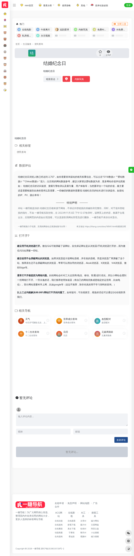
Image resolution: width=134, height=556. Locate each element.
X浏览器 (105, 262)
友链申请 (59, 503)
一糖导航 (36, 548)
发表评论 (121, 439)
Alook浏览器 (92, 262)
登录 (128, 5)
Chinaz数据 (31, 181)
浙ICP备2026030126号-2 (52, 548)
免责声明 (72, 503)
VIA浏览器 (116, 262)
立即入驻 (121, 24)
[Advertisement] (72, 109)
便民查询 (38, 44)
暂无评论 (26, 398)
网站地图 (84, 503)
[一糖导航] (30, 505)
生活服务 (27, 44)
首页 (18, 44)
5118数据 (108, 176)
